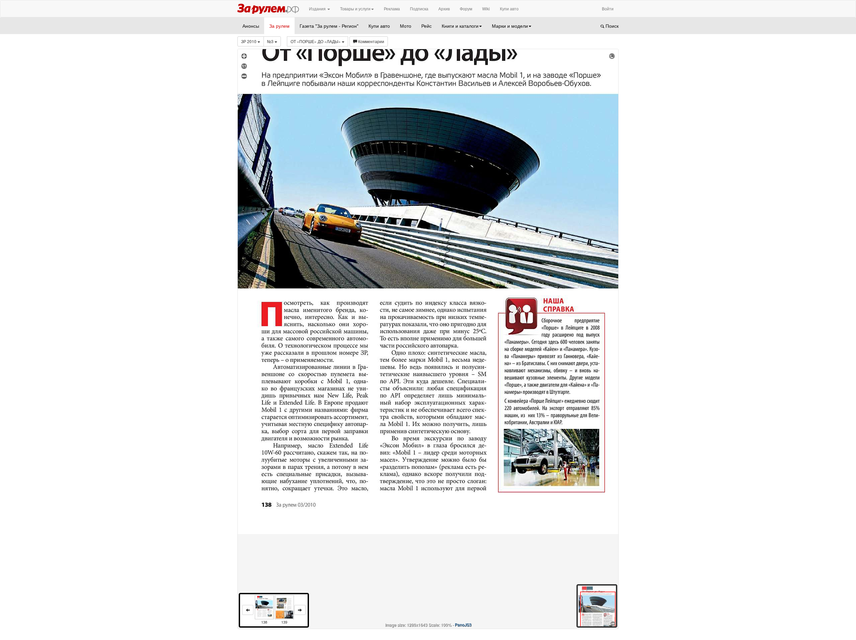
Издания (318, 8)
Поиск (611, 25)
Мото (405, 25)
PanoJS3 (463, 624)
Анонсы (250, 25)
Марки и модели (510, 25)
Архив (444, 8)
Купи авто (509, 8)
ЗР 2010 (249, 41)
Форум (466, 8)
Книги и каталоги (460, 25)
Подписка (419, 8)
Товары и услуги (355, 8)
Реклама (392, 8)
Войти (608, 8)
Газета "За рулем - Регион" (329, 25)
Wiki (486, 8)
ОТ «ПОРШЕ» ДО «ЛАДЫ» (316, 41)
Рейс (426, 25)
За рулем (279, 25)
